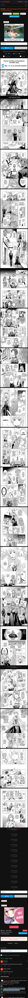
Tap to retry (18, 666)
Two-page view (7, 13)
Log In (25, 1)
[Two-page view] (1, 986)
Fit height (23, 56)
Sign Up (20, 1)
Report (23, 13)
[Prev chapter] (1, 989)
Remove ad (6, 22)
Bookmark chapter (15, 16)
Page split (16, 13)
